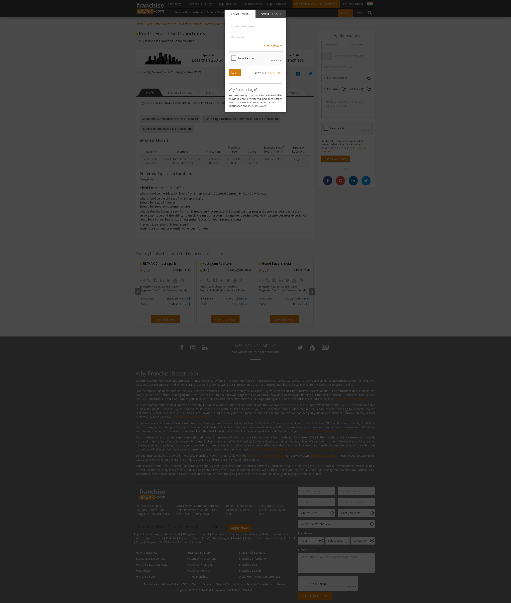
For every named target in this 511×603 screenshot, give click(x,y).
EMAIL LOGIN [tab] (240, 14)
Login (234, 72)
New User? (267, 73)
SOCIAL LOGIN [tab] (271, 14)
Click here (274, 73)
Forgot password (272, 46)
